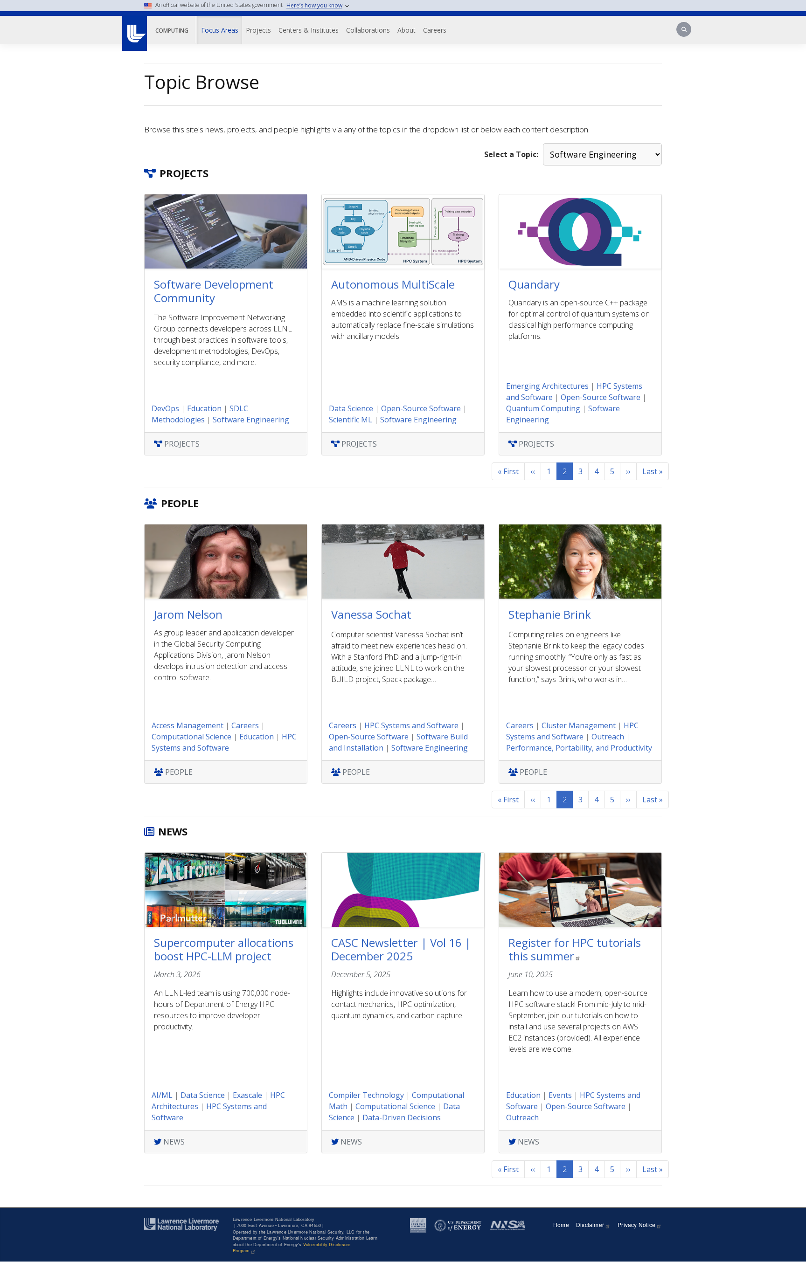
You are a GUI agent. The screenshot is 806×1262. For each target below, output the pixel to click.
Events (560, 1095)
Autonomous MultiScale (393, 284)
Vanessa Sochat (371, 614)
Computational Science (191, 736)
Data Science (351, 408)
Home (561, 1224)
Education (204, 408)
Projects (258, 30)
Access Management (187, 725)
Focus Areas (219, 30)
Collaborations (368, 30)
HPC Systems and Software (411, 725)
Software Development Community (213, 290)
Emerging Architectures (547, 386)
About (406, 30)
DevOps (165, 408)
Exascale (247, 1095)
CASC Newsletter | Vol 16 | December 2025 (401, 949)
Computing (171, 30)
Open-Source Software (421, 408)
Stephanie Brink (549, 614)
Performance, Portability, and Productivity (579, 748)
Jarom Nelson (188, 614)
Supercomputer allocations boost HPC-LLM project (223, 949)
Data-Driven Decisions (401, 1117)
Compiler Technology (366, 1095)
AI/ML (162, 1095)
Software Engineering (251, 419)
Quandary (534, 284)
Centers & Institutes (308, 30)
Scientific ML (350, 419)
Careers (434, 30)
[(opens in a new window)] (134, 28)
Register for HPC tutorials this (574, 949)
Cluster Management (579, 725)
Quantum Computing (543, 408)
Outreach (607, 736)
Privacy (636, 1224)
